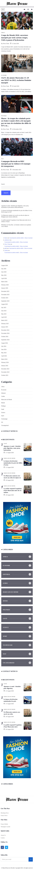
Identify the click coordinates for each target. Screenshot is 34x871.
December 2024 (5, 330)
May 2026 (3, 275)
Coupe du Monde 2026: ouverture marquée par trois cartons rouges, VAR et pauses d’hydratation (14, 37)
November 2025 (5, 294)
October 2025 (4, 297)
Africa (2, 386)
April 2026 (4, 278)
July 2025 (3, 307)
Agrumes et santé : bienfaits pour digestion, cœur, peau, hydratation (12, 448)
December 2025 (5, 291)
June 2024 (3, 349)
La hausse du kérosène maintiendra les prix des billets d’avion (13, 463)
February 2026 (5, 285)
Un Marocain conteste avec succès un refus (12, 713)
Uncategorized (5, 425)
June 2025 (3, 310)
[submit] (31, 859)
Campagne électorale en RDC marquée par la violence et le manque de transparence (15, 163)
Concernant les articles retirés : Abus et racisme (20, 238)
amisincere (7, 240)
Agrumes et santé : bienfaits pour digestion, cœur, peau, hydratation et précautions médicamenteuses (15, 206)
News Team (6, 43)
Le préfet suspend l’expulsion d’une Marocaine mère (13, 726)
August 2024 (4, 343)
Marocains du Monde (6, 399)
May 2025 (3, 314)
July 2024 (3, 346)
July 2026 (3, 268)
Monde (3, 402)
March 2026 (4, 281)
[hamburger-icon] (3, 9)
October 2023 (4, 375)
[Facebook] (2, 847)
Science (3, 412)
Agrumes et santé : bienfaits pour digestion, (12, 687)
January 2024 (4, 365)
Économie (3, 389)
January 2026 (4, 288)
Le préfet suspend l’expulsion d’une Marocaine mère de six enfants (13, 490)
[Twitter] (6, 847)
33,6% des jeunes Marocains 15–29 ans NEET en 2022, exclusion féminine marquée (16, 80)
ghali (5, 248)
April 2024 (4, 356)
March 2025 (4, 320)
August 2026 (4, 265)
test (2, 422)
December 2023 (5, 369)
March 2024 (4, 359)
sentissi (6, 250)
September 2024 (5, 339)
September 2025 (5, 301)
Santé (2, 409)
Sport (2, 415)
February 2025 (5, 323)
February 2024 (5, 362)
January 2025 (4, 327)
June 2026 (3, 272)
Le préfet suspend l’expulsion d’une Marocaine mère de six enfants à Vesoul (16, 220)
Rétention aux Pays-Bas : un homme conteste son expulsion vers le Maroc (16, 225)
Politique (3, 406)
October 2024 (4, 336)
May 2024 (3, 352)
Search (3, 184)
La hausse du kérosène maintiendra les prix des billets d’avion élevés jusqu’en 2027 (16, 211)
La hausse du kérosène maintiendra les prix (10, 700)
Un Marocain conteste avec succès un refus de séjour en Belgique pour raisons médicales (15, 216)
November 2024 (5, 333)
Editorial (3, 393)
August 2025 (4, 304)
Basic (5, 238)
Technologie (4, 419)
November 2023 (5, 372)
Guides (3, 396)
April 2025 (4, 317)
